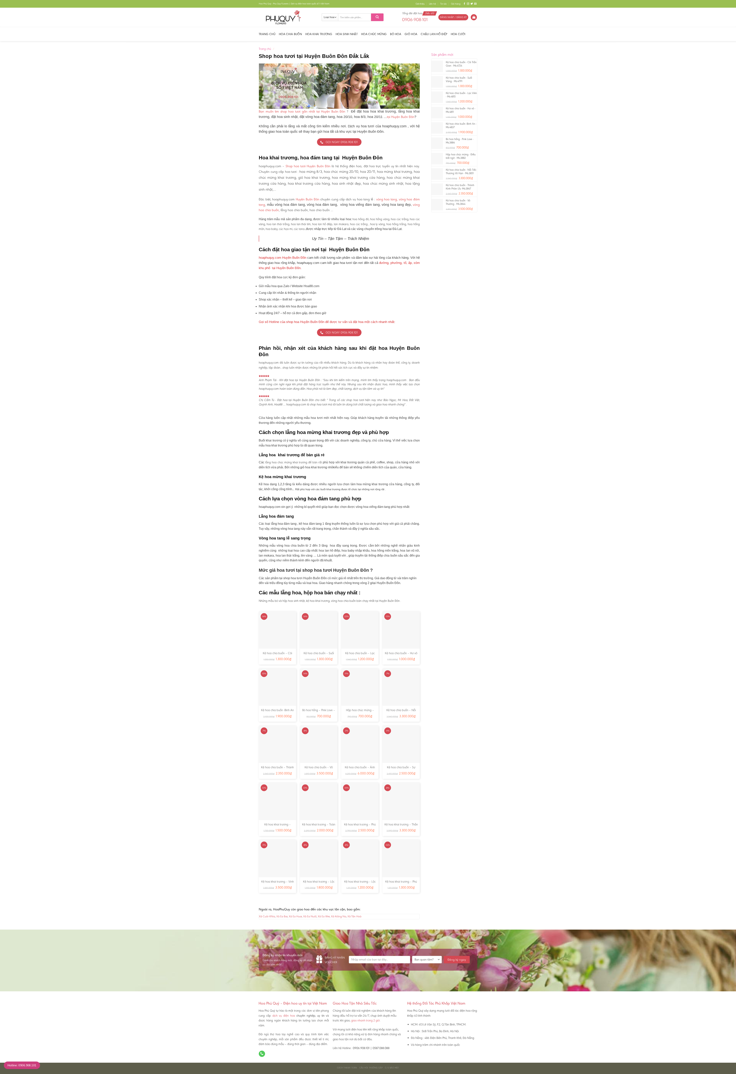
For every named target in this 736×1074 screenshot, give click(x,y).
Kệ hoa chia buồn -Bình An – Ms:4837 (277, 712)
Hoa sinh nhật (347, 34)
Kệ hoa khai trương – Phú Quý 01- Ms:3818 (401, 883)
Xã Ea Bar (282, 916)
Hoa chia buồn (290, 34)
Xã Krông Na (338, 916)
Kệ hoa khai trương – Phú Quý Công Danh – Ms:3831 (359, 826)
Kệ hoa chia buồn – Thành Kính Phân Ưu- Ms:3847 (277, 769)
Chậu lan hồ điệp (434, 34)
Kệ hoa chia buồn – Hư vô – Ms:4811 (401, 655)
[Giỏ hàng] (474, 17)
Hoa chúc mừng (374, 34)
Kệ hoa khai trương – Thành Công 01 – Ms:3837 (277, 826)
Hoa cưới (458, 34)
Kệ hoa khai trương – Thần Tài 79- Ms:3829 (401, 826)
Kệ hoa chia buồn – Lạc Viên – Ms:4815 (360, 655)
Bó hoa (395, 34)
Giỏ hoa (411, 34)
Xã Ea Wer (324, 916)
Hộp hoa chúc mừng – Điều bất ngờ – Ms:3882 (360, 712)
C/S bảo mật (392, 1068)
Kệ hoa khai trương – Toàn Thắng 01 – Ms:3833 (318, 826)
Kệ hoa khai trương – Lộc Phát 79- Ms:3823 (318, 883)
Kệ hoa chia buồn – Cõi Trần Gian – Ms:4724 (277, 655)
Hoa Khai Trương (318, 34)
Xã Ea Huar (295, 916)
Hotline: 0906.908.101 (21, 1065)
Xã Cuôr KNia (267, 916)
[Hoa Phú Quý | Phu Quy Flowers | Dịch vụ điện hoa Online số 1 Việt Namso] (287, 17)
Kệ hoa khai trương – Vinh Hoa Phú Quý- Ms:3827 (277, 883)
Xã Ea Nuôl (309, 916)
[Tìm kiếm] (377, 17)
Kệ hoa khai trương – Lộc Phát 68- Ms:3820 (360, 883)
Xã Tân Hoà (354, 916)
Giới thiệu (420, 3)
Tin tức (443, 3)
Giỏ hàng (455, 3)
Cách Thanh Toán (347, 1068)
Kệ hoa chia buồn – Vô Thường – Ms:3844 (319, 769)
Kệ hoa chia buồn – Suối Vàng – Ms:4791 (319, 655)
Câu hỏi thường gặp (371, 1068)
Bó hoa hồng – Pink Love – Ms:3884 (318, 712)
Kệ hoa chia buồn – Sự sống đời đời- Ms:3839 (401, 769)
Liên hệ (432, 3)
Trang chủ (267, 34)
